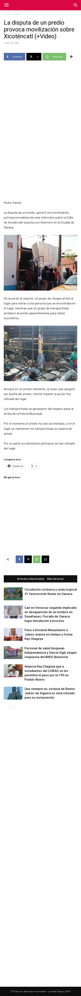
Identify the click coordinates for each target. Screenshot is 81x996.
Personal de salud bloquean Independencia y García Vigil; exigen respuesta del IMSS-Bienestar (50, 652)
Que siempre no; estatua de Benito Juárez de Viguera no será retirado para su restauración (49, 693)
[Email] (45, 559)
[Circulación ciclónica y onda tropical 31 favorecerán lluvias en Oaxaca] (13, 593)
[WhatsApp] (36, 559)
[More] (71, 56)
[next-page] (12, 707)
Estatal (16, 14)
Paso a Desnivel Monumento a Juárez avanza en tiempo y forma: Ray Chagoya (48, 634)
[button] (6, 5)
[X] (28, 559)
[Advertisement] (40, 104)
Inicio (6, 14)
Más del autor (55, 579)
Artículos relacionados (30, 579)
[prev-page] (6, 707)
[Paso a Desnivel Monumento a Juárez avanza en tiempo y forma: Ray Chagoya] (13, 634)
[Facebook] (19, 559)
